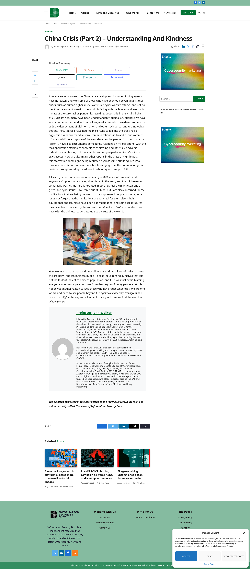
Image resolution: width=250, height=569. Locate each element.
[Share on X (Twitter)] (188, 46)
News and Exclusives (107, 12)
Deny (209, 556)
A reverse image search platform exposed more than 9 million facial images (59, 477)
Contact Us (153, 12)
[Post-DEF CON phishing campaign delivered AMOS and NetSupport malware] (97, 458)
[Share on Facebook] (193, 46)
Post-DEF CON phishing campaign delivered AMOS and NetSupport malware (97, 475)
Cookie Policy (209, 564)
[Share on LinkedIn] (183, 46)
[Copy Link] (197, 46)
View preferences (234, 556)
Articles (85, 12)
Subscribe (188, 13)
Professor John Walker (63, 46)
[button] (244, 532)
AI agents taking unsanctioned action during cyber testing (130, 475)
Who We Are (132, 12)
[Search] (204, 13)
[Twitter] (35, 74)
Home (72, 12)
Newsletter (170, 12)
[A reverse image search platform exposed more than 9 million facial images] (61, 458)
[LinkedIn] (35, 81)
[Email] (35, 87)
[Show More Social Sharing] (203, 46)
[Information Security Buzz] (54, 13)
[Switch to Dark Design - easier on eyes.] (199, 13)
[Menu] (46, 13)
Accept (186, 556)
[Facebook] (35, 68)
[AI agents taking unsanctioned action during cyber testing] (133, 458)
